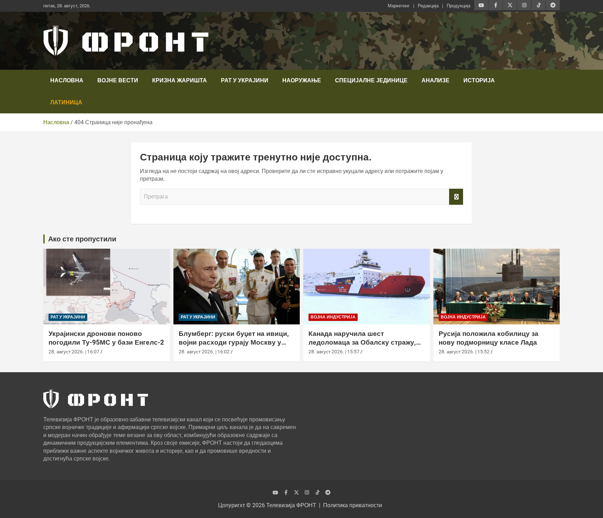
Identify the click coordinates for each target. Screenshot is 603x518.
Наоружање (301, 80)
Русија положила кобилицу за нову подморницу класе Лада (488, 338)
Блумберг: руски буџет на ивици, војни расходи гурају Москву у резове (234, 342)
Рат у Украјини (244, 80)
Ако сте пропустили (82, 239)
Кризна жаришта (179, 80)
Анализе (435, 80)
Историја (479, 80)
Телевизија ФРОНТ (291, 505)
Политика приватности (352, 505)
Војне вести (117, 80)
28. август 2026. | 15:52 (464, 351)
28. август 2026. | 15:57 (333, 351)
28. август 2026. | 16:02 (204, 351)
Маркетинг (399, 5)
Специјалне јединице (371, 80)
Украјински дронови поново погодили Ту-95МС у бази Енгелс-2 (106, 338)
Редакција (428, 5)
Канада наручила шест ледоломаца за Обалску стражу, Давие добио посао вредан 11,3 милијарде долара (362, 346)
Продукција (458, 5)
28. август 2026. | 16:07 (74, 351)
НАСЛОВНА (66, 80)
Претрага (456, 197)
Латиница (66, 102)
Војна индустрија (333, 317)
